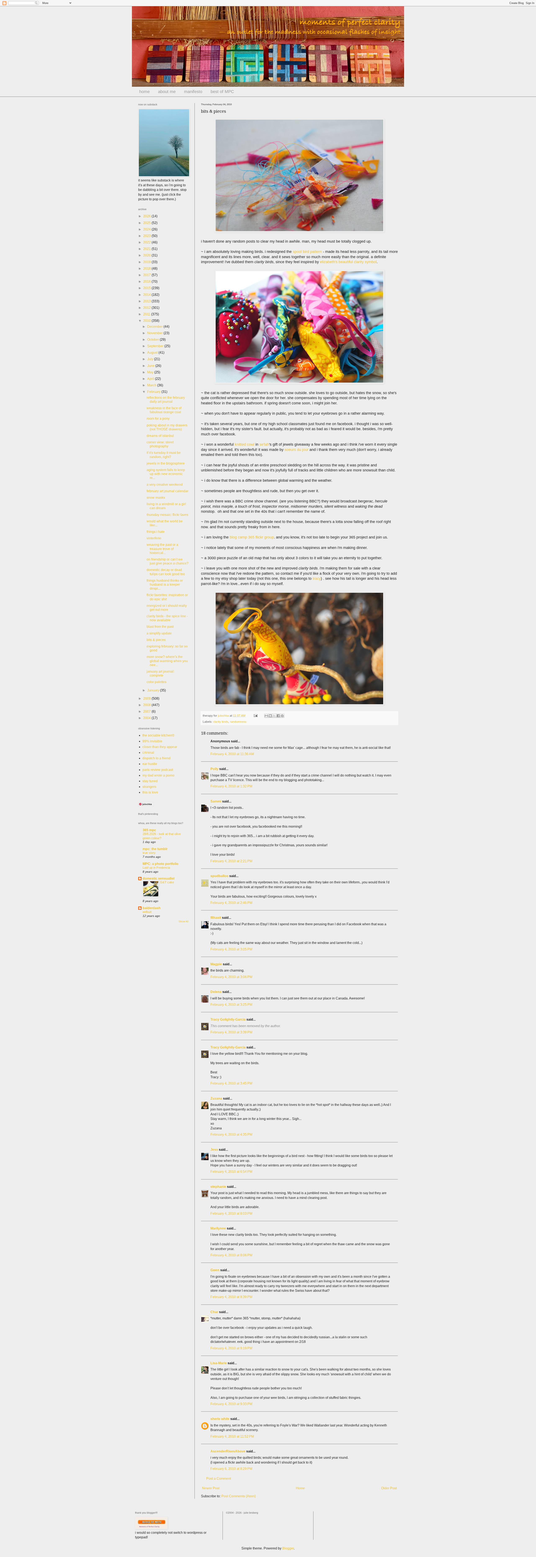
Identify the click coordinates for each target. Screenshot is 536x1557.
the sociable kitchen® (158, 735)
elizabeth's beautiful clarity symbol (348, 262)
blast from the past (160, 626)
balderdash (152, 908)
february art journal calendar (167, 491)
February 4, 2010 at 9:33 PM (231, 1404)
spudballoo (219, 876)
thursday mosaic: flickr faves (167, 514)
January (153, 690)
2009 (147, 698)
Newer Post (210, 1488)
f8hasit (215, 917)
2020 (147, 255)
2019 (147, 262)
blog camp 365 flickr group (252, 537)
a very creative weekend (165, 484)
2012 (147, 307)
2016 (147, 281)
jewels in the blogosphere (166, 463)
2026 (147, 216)
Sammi (215, 801)
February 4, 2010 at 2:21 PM (231, 861)
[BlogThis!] (270, 716)
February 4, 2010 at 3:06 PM (231, 977)
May (150, 372)
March (152, 385)
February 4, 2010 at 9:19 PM (231, 1348)
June (151, 366)
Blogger (288, 1548)
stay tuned (150, 781)
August (152, 352)
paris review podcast (157, 769)
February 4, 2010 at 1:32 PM (231, 786)
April (151, 379)
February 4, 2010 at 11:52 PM (232, 1436)
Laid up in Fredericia (156, 867)
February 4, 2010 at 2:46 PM (231, 903)
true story (149, 852)
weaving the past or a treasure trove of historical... (162, 548)
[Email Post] (255, 715)
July (150, 359)
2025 (147, 223)
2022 (147, 242)
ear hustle (149, 764)
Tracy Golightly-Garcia (228, 1019)
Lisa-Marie (218, 1363)
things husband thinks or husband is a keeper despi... (165, 584)
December (155, 326)
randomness (238, 721)
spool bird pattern (307, 252)
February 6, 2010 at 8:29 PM (231, 1468)
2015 (147, 288)
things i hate (156, 531)
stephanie (218, 1186)
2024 (147, 229)
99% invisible (152, 741)
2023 (147, 236)
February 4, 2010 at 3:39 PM (231, 1032)
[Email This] (266, 716)
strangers (149, 786)
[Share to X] (274, 716)
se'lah (264, 444)
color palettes (156, 682)
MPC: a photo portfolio (160, 864)
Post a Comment (218, 1478)
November (155, 333)
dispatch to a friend (156, 758)
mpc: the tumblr (155, 849)
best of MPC (222, 91)
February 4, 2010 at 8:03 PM (231, 1213)
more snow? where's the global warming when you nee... (167, 661)
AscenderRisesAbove (227, 1451)
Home (300, 1488)
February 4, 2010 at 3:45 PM (231, 1083)
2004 (147, 718)
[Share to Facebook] (278, 716)
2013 (147, 301)
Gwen (214, 1270)
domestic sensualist (158, 878)
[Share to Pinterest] (282, 716)
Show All (183, 921)
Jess (214, 1149)
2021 (147, 249)
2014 (147, 294)
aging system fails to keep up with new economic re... (166, 474)
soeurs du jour (296, 450)
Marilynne (218, 1228)
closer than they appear (159, 747)
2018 (147, 268)
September (155, 346)
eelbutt (147, 912)
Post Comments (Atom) (238, 1496)
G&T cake (167, 882)
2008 (147, 705)
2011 (147, 314)
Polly (214, 769)
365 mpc (149, 830)
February (154, 391)
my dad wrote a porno (158, 775)
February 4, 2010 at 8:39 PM (231, 1297)
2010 (147, 320)
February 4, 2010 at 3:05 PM (231, 949)
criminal (148, 752)
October (153, 339)
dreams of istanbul (160, 435)
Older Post (389, 1488)
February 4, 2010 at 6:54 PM (231, 1171)
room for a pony (158, 418)
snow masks (156, 497)
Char (214, 1312)
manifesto (193, 91)
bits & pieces (156, 640)
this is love (150, 792)
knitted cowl (244, 444)
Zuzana (216, 1098)
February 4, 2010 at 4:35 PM (231, 1134)
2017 (147, 275)
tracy (317, 578)
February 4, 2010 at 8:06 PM (231, 1255)
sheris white (219, 1419)
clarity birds (220, 721)
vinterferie (154, 538)
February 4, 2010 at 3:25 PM (231, 1004)
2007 (147, 711)
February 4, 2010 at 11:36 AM (232, 754)
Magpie (216, 964)
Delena (216, 992)
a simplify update (159, 633)
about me (167, 91)
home (144, 91)
